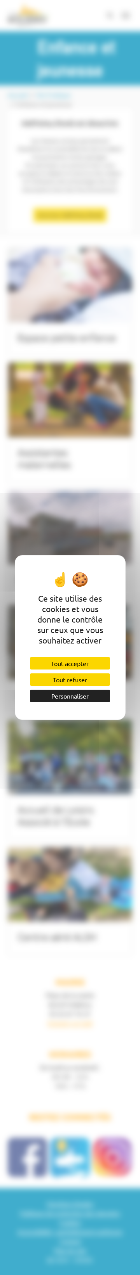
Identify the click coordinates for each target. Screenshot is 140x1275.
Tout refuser (70, 679)
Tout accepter (70, 663)
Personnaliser (70, 696)
